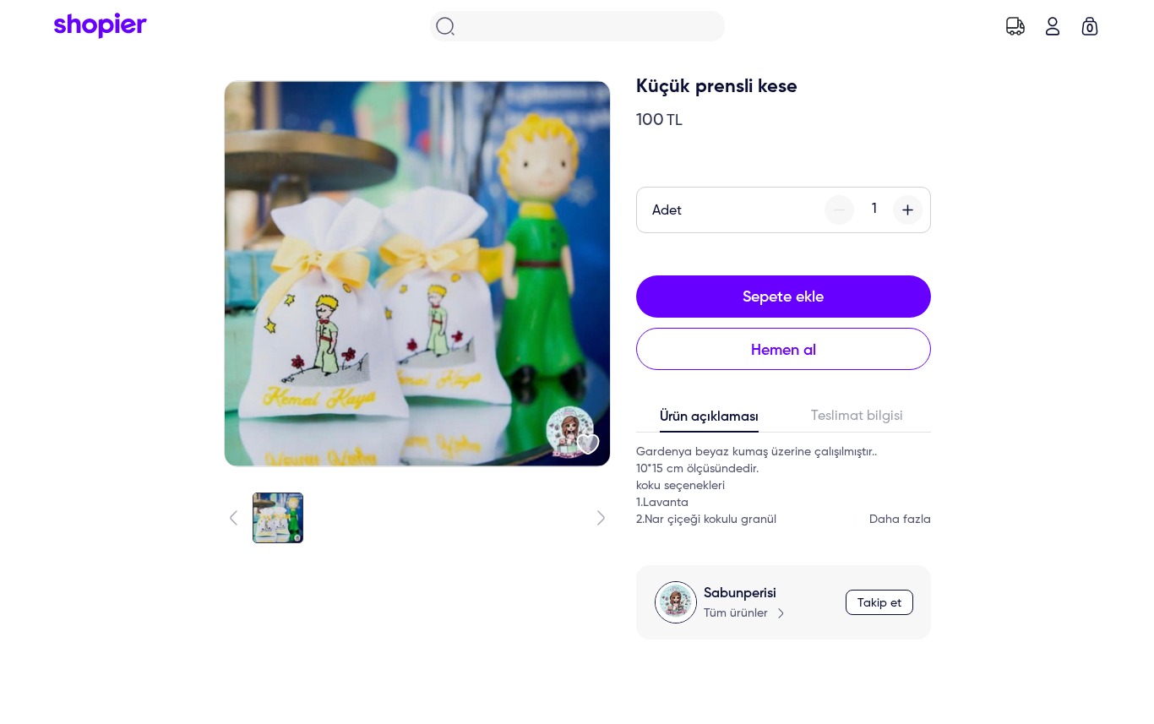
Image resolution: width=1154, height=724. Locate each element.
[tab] (710, 421)
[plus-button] (908, 210)
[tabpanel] (783, 486)
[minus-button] (839, 210)
